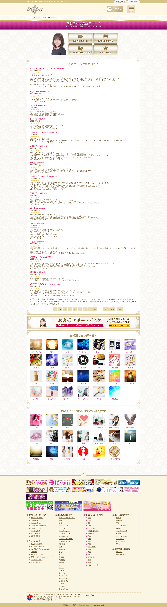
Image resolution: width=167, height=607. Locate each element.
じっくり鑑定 (121, 541)
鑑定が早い (120, 539)
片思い (90, 526)
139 (112, 309)
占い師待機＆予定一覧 (38, 526)
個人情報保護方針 (37, 544)
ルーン (61, 565)
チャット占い (121, 554)
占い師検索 (35, 520)
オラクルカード (64, 531)
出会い (90, 520)
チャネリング (64, 526)
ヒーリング (63, 573)
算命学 (61, 557)
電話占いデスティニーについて (42, 557)
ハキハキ (119, 520)
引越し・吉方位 (93, 565)
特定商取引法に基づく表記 (40, 549)
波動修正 (62, 586)
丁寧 (117, 523)
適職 (89, 544)
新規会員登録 (120, 2)
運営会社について (37, 554)
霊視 (60, 520)
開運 (89, 560)
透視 (60, 523)
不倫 (89, 536)
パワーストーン (64, 578)
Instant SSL (89, 595)
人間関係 (91, 557)
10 (95, 309)
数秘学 (61, 552)
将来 (89, 552)
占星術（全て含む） (66, 539)
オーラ (61, 568)
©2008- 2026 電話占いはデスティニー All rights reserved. (83, 605)
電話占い (119, 552)
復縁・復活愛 (92, 533)
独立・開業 (92, 547)
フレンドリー (121, 526)
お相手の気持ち (93, 531)
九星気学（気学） (65, 541)
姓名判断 (62, 549)
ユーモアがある (121, 536)
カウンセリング (64, 581)
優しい (118, 544)
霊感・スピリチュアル (67, 518)
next (120, 309)
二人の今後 (92, 528)
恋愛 (89, 518)
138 (105, 309)
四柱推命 (62, 544)
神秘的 (118, 528)
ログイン (133, 2)
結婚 (89, 539)
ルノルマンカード (65, 536)
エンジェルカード (65, 533)
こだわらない (64, 589)
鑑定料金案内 (35, 533)
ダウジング (63, 576)
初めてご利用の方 (37, 518)
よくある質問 (35, 531)
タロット (62, 528)
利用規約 (34, 552)
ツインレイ (63, 570)
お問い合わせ (35, 562)
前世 (89, 555)
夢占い (61, 562)
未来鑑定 (62, 560)
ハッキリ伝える (121, 531)
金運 (89, 562)
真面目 (118, 533)
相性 (89, 523)
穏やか (118, 518)
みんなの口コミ (36, 523)
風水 (60, 547)
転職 (89, 549)
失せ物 (61, 583)
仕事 (89, 541)
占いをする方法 (36, 528)
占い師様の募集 (36, 560)
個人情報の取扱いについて (40, 546)
